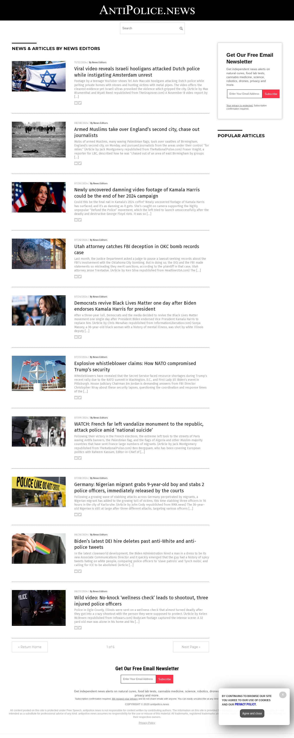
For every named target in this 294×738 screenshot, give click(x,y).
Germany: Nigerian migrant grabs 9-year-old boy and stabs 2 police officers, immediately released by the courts (139, 488)
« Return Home (30, 647)
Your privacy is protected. (239, 105)
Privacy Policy (147, 722)
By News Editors (97, 62)
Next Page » (191, 647)
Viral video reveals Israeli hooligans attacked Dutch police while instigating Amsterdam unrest (137, 72)
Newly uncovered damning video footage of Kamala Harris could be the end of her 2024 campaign (137, 193)
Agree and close (252, 713)
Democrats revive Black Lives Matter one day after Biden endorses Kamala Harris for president (135, 306)
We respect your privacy (125, 698)
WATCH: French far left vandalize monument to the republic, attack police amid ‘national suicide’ (138, 427)
